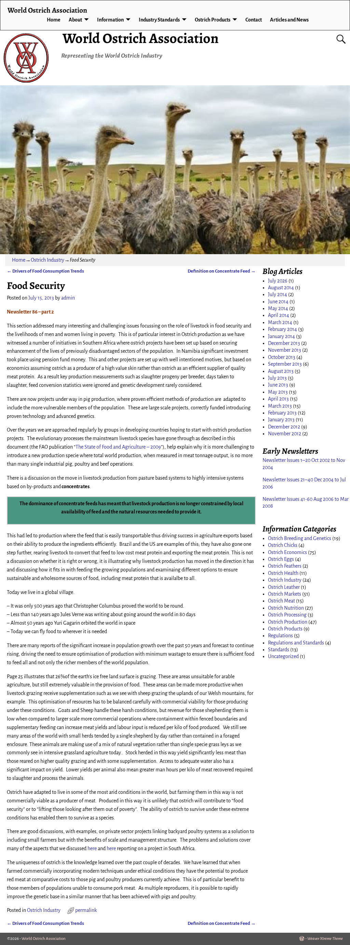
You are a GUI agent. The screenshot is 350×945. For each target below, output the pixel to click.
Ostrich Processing (287, 614)
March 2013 (280, 406)
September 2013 (285, 364)
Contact (253, 20)
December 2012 (284, 427)
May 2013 (278, 392)
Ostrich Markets (284, 594)
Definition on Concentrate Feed (222, 271)
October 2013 (281, 357)
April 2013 (278, 399)
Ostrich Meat (281, 601)
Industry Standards (159, 20)
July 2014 (277, 294)
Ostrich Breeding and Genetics (299, 538)
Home (53, 20)
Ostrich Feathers (284, 566)
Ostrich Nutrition (286, 608)
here (92, 848)
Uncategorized (283, 656)
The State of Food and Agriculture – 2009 (118, 447)
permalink (86, 910)
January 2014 (281, 336)
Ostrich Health (283, 573)
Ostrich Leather (284, 587)
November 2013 (284, 350)
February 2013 (282, 413)
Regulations (280, 635)
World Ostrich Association (141, 38)
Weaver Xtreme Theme (325, 938)
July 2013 (277, 378)
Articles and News (289, 20)
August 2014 (281, 287)
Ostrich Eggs (281, 559)
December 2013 (284, 343)
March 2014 (280, 322)
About (75, 20)
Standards (278, 649)
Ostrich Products (212, 20)
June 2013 (278, 385)
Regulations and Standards (296, 642)
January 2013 (281, 419)
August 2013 (281, 371)
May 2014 (278, 308)
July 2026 (277, 281)
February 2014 (282, 329)
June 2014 (278, 301)
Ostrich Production (287, 622)
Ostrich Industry (47, 260)
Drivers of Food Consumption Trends (45, 271)
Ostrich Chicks (282, 545)
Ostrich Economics (287, 552)
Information (110, 20)
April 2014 (278, 315)
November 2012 (284, 433)
